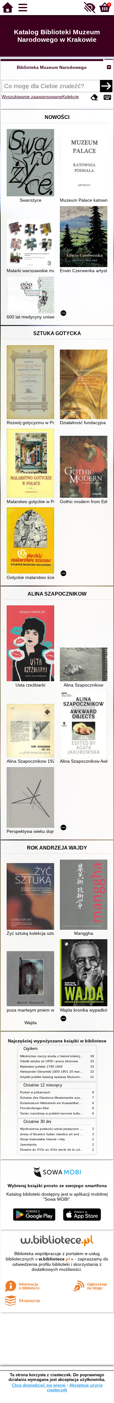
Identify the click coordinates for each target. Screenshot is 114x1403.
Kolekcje (70, 96)
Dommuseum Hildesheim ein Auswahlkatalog (52, 1103)
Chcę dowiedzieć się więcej (39, 1385)
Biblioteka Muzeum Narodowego (52, 67)
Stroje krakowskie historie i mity (42, 1139)
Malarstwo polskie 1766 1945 (41, 1066)
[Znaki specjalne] (107, 97)
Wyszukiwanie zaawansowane (32, 96)
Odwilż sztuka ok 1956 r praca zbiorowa (49, 1061)
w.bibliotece (54, 1258)
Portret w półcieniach (35, 1092)
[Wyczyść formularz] (94, 97)
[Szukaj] (106, 86)
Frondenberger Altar (34, 1108)
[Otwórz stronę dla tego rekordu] (32, 163)
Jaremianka (28, 1144)
